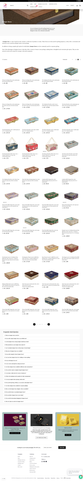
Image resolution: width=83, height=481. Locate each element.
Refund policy (32, 470)
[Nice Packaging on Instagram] (42, 461)
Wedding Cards (33, 6)
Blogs (31, 461)
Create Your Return (33, 463)
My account (20, 466)
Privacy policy (32, 465)
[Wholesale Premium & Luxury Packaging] (41, 420)
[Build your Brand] (68, 420)
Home (19, 456)
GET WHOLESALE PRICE (41, 437)
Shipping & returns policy (34, 466)
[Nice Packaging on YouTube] (46, 461)
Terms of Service (33, 468)
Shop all (31, 456)
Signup (72, 5)
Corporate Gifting (21, 461)
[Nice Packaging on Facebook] (44, 461)
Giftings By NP (32, 458)
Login (67, 5)
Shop (19, 458)
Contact (40, 6)
